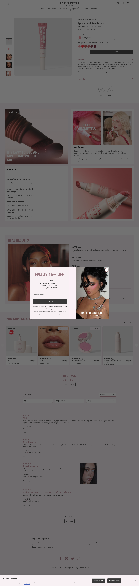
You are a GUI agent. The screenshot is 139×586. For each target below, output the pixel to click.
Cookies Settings (98, 580)
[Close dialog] (106, 270)
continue (50, 301)
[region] (69, 580)
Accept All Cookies (114, 580)
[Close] (136, 580)
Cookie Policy (27, 584)
